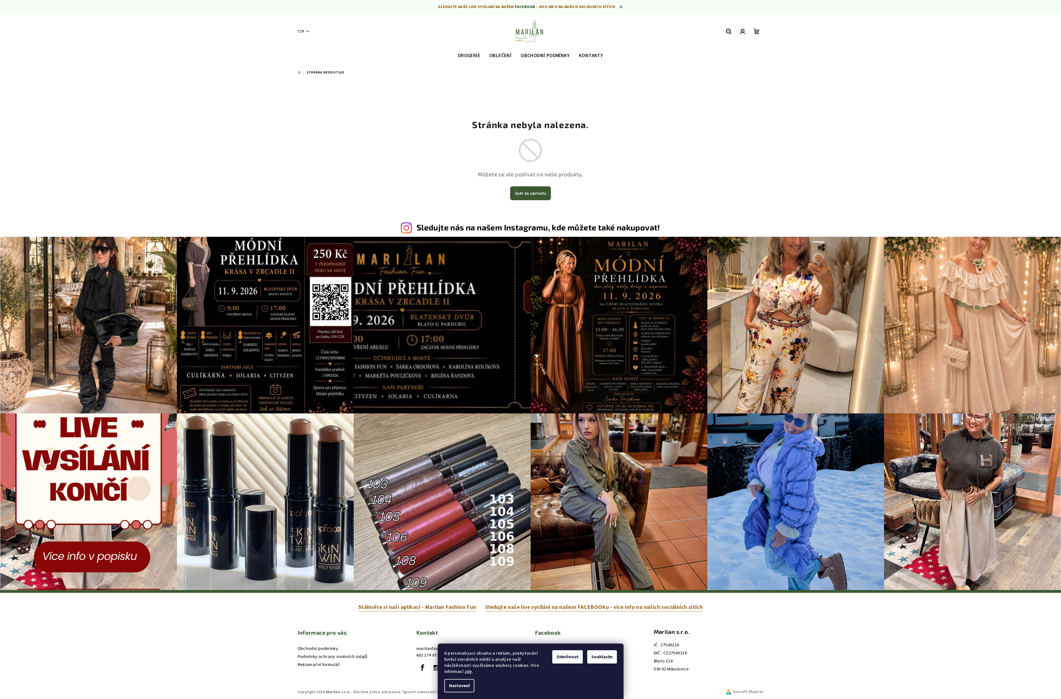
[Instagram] (436, 667)
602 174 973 (427, 655)
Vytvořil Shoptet (748, 692)
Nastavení (459, 686)
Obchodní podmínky (318, 648)
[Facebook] (422, 667)
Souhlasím (602, 657)
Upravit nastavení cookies (426, 692)
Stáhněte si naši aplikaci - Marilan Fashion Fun (417, 607)
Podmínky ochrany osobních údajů (333, 657)
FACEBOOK (525, 7)
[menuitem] (469, 56)
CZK (301, 31)
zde (468, 672)
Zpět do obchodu (530, 193)
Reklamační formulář (319, 665)
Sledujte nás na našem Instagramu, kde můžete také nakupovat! (538, 227)
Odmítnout (567, 657)
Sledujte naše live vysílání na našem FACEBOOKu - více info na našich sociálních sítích (594, 607)
